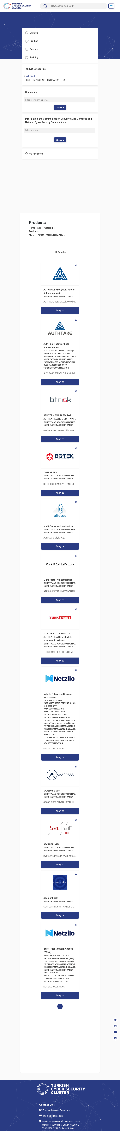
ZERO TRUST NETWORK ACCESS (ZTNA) (61, 351)
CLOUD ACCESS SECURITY (55, 365)
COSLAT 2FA (50, 472)
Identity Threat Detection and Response (60, 723)
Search (60, 107)
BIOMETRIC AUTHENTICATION (56, 353)
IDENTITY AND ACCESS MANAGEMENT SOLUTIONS (65, 422)
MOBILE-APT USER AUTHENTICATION (59, 356)
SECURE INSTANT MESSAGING (56, 717)
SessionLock (50, 898)
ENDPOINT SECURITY (52, 700)
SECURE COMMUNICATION (55, 714)
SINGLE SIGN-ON (50, 973)
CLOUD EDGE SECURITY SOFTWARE (58, 737)
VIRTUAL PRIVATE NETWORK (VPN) (58, 958)
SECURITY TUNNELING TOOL (55, 981)
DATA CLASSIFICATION (53, 709)
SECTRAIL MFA (51, 844)
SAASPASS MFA (51, 790)
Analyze (60, 310)
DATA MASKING (50, 735)
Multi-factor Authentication (57, 579)
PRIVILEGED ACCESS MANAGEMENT (59, 726)
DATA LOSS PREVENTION (54, 712)
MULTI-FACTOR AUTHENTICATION (58, 296)
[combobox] (75, 6)
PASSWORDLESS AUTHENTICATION (59, 362)
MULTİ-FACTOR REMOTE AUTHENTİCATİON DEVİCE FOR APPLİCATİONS (57, 637)
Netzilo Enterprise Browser (57, 694)
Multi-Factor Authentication (58, 526)
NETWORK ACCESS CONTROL (56, 955)
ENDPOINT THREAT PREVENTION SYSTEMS (62, 703)
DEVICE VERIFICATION (53, 743)
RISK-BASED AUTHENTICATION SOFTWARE (62, 976)
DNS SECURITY (50, 706)
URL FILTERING (49, 697)
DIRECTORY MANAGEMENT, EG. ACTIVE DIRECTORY (66, 729)
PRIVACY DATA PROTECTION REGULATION (62, 720)
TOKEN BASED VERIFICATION (56, 368)
